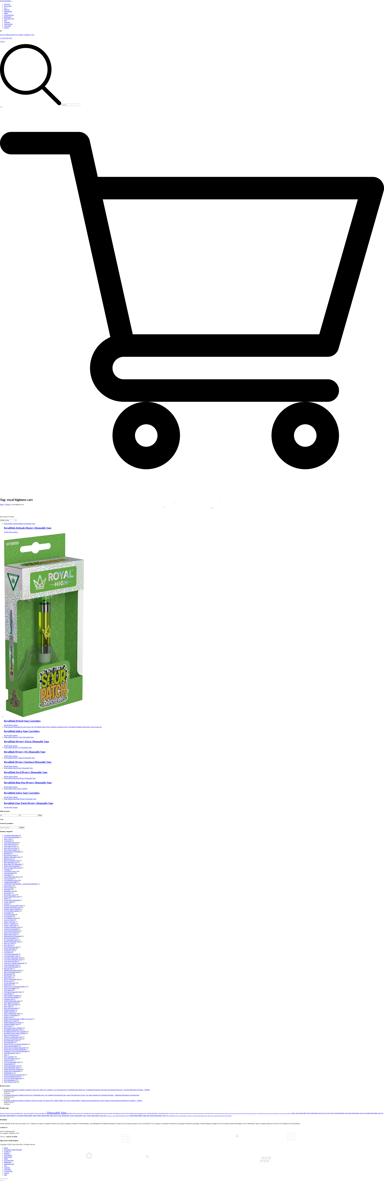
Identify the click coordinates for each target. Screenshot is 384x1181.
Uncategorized (8, 1064)
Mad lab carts (8, 968)
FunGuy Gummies (10, 923)
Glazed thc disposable (11, 929)
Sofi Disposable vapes (11, 1040)
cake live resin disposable (41, 1113)
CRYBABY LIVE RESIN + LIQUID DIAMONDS (21, 884)
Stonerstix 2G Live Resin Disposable (15, 1051)
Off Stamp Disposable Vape (13, 992)
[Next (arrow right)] (3, 1180)
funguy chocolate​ (9, 922)
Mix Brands (8, 976)
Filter (40, 815)
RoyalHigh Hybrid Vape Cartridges (15, 1031)
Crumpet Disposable (10, 882)
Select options (13, 532)
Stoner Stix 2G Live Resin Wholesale (16, 1044)
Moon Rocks (8, 977)
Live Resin (7, 952)
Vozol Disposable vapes (11, 1067)
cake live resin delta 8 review (16, 1113)
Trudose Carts (8, 1060)
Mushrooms (8, 985)
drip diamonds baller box (153, 1113)
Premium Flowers (9, 1010)
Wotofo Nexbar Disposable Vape (14, 1075)
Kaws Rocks (8, 945)
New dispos (8, 990)
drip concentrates (130, 1113)
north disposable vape (45, 1115)
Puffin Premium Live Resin (12, 1022)
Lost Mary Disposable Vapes (13, 958)
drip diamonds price (163, 1113)
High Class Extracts (10, 934)
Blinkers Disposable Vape (12, 857)
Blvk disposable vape (11, 862)
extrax (293, 1113)
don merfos (7, 893)
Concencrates (8, 878)
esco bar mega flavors (209, 1113)
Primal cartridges (9, 1012)
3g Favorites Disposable (11, 837)
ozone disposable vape (78, 1116)
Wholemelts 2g (9, 1073)
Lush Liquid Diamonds (11, 967)
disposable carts (9, 891)
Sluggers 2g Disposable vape (13, 1037)
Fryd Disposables (9, 914)
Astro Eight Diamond (11, 842)
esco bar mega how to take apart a (249, 1113)
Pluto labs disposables (11, 1008)
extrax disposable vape (314, 1113)
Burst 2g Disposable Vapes (12, 868)
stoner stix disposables (11, 1046)
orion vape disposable (62, 1116)
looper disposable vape (355, 1113)
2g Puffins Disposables (11, 835)
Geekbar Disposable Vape (12, 927)
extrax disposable (301, 1113)
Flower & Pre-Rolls (328, 1113)
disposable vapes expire (89, 1113)
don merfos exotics (10, 895)
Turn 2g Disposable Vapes (12, 1062)
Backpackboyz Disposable (12, 851)
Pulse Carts (7, 1026)
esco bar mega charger (174, 1113)
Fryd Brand (7, 913)
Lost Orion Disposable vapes (13, 959)
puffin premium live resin (122, 1115)
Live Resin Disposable (11, 954)
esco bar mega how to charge (221, 1113)
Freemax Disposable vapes (12, 907)
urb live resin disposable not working (183, 1115)
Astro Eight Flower (10, 844)
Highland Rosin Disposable (12, 936)
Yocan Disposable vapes (11, 1076)
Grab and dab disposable (12, 931)
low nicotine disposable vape (372, 1113)
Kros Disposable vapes (11, 947)
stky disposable (9, 1042)
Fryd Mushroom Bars (11, 918)
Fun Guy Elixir (9, 920)
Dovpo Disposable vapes (12, 896)
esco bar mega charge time (186, 1113)
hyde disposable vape (340, 1113)
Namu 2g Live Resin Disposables (14, 986)
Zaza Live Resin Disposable (13, 1078)
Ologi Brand (8, 994)
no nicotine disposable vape (25, 1115)
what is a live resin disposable (214, 1115)
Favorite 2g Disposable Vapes (13, 905)
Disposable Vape (57, 1112)
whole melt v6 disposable (12, 1071)
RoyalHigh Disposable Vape (13, 1030)
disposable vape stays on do (119, 1113)
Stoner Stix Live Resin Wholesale (14, 1049)
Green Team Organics (11, 932)
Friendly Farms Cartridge (12, 909)
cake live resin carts (4, 1113)
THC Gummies (9, 1057)
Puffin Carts (8, 1017)
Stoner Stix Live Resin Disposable (15, 1048)
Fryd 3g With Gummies (11, 911)
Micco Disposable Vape (11, 972)
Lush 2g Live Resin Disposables (14, 963)
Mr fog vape (8, 981)
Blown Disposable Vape (11, 860)
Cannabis (7, 869)
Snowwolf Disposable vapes (13, 1039)
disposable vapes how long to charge (103, 1113)
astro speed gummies (10, 850)
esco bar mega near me (274, 1113)
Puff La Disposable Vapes (12, 1013)
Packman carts (8, 999)
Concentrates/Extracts (11, 880)
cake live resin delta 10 (29, 1113)
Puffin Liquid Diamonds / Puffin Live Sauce (18, 1019)
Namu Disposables (10, 988)
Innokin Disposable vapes (12, 941)
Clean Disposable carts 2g (12, 877)
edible (6, 898)
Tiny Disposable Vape (11, 1058)
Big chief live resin (10, 855)
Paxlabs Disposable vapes (12, 1001)
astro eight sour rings (10, 848)
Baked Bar (7, 853)
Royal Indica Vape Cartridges (13, 1028)
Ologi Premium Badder (11, 997)
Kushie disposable (10, 949)
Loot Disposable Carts (11, 956)
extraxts (6, 904)
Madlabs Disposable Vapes (12, 970)
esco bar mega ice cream (262, 1113)
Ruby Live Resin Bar (11, 1035)
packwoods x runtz (110, 1115)
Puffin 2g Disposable (10, 1015)
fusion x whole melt (10, 925)
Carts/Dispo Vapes (10, 871)
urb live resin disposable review (199, 1115)
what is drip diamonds (226, 1115)
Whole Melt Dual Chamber (12, 1069)
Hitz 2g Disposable (10, 938)
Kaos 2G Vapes (9, 943)
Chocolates (7, 875)
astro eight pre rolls (10, 846)
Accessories (8, 841)
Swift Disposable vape (11, 1053)
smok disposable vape (158, 1116)
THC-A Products (170, 1115)
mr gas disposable (9, 983)
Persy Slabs (7, 1006)
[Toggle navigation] (12, 1)
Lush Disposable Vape (11, 965)
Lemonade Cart (9, 950)
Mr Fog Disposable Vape (12, 979)
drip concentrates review (140, 1113)
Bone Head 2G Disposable (12, 864)
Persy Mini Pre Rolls (10, 1003)
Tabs (5, 1055)
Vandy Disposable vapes (12, 1066)
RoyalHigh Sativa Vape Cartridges (15, 1033)
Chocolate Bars (9, 873)
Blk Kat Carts (8, 859)
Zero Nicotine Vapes (10, 1082)
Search (22, 827)
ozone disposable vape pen (96, 1116)
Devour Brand (8, 887)
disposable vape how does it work (75, 1113)
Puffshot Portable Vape (11, 1024)
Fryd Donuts (8, 916)
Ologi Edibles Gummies (11, 995)
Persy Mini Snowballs (11, 1004)
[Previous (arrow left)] (1, 1180)
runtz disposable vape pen (140, 1115)
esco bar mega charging (197, 1113)
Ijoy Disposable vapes (11, 940)
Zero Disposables (9, 1080)
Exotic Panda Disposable (12, 900)
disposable (7, 889)
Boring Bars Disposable (11, 866)
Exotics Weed (8, 902)
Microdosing (8, 974)
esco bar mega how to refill (234, 1113)
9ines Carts (7, 839)
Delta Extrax (8, 886)
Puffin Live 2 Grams (10, 1021)
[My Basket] (192, 492)
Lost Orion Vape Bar (10, 961)
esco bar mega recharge (285, 1113)
